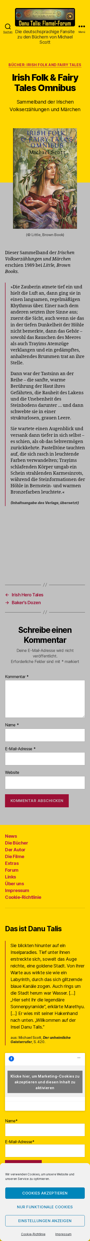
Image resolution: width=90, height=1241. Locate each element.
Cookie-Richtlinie (33, 1234)
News (11, 836)
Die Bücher (16, 843)
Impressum (63, 1234)
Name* (11, 1120)
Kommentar (17, 677)
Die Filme (14, 856)
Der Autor (15, 849)
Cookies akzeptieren (45, 1193)
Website (12, 772)
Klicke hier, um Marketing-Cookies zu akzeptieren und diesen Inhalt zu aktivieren (45, 1082)
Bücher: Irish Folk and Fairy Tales (44, 65)
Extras (11, 863)
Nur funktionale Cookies (45, 1207)
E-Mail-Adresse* (19, 1141)
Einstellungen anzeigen (45, 1220)
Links (10, 876)
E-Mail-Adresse (20, 749)
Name (12, 725)
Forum (11, 870)
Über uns (14, 883)
